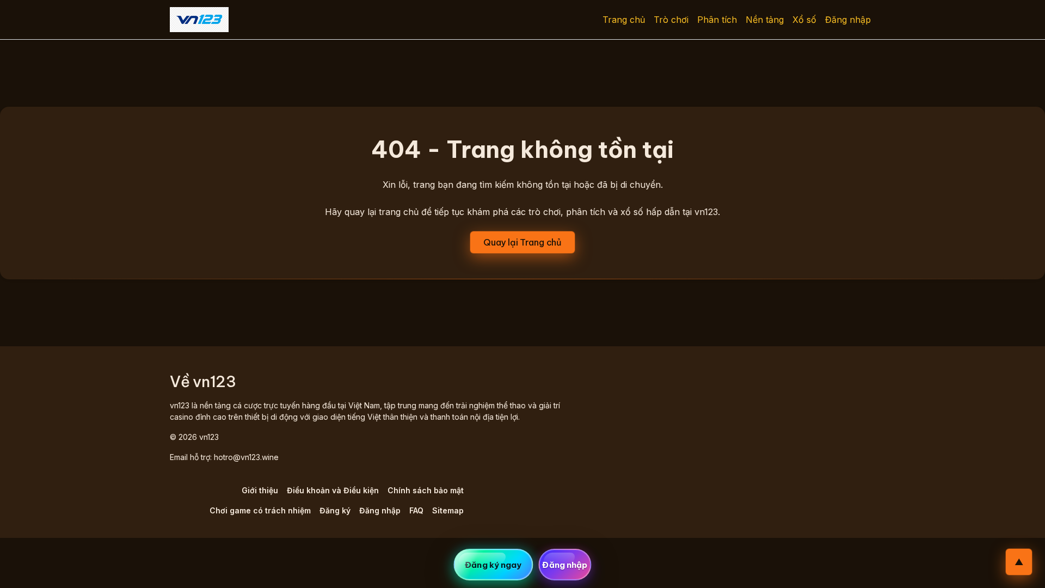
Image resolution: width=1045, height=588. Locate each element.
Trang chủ (624, 19)
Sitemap (448, 510)
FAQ (416, 510)
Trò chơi (671, 19)
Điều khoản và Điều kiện (333, 490)
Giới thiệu (260, 490)
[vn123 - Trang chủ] (199, 19)
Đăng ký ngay (493, 565)
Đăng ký (335, 510)
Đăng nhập (848, 19)
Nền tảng (765, 19)
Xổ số (804, 19)
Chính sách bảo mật (426, 490)
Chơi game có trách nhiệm (260, 510)
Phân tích (717, 19)
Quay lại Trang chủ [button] (522, 242)
